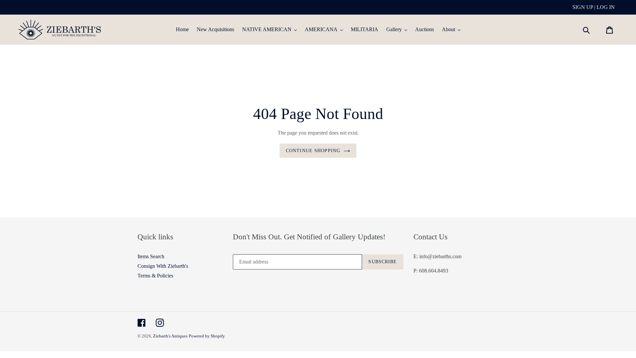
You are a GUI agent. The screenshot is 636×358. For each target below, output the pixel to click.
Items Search (150, 256)
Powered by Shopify (207, 335)
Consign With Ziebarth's (162, 266)
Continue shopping (313, 150)
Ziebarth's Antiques (170, 335)
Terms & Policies (155, 275)
